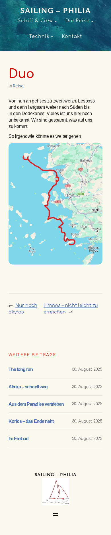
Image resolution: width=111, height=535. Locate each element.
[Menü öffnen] (55, 514)
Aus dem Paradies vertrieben (36, 404)
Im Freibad (18, 438)
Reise (18, 86)
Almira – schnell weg (28, 386)
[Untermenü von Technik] (52, 36)
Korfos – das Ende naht (31, 421)
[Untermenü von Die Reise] (92, 21)
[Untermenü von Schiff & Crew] (55, 21)
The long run (21, 369)
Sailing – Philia (55, 10)
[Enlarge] (95, 150)
